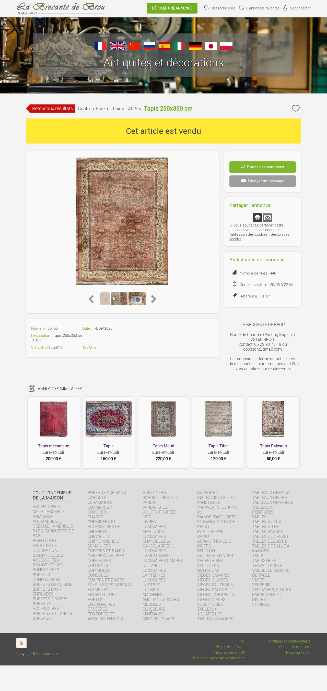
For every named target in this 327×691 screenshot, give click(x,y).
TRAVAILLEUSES (267, 565)
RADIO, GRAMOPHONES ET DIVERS (215, 541)
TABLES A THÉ (265, 526)
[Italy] (179, 48)
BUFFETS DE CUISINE (52, 584)
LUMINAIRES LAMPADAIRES (156, 553)
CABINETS (97, 497)
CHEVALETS (99, 536)
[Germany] (195, 48)
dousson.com (47, 654)
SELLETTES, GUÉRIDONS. (209, 568)
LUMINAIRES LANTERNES (154, 573)
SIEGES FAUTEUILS (215, 584)
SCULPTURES (210, 604)
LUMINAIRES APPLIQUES (154, 529)
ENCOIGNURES (101, 604)
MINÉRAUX (153, 614)
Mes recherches (223, 8)
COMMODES (99, 570)
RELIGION (206, 551)
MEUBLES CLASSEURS (154, 607)
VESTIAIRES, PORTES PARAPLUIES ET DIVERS (271, 594)
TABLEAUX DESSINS (271, 492)
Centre (84, 108)
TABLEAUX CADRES (215, 618)
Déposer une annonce (172, 8)
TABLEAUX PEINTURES (263, 510)
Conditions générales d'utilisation (219, 658)
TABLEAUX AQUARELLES (209, 611)
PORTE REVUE (210, 531)
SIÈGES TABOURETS (216, 594)
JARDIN (150, 502)
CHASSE (95, 517)
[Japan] (211, 48)
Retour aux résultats (52, 108)
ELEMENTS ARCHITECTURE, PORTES (103, 594)
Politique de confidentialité (290, 641)
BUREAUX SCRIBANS (107, 492)
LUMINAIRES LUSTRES (154, 582)
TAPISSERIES (264, 560)
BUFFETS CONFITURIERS (47, 577)
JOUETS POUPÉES (160, 512)
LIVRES (149, 521)
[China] (134, 48)
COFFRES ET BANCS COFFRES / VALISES (106, 553)
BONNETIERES (46, 569)
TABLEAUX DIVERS (269, 497)
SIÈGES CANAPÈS (213, 575)
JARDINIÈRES (155, 507)
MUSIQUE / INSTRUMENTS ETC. (216, 495)
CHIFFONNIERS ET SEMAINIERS (104, 544)
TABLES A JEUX (266, 521)
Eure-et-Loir (108, 108)
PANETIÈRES (208, 502)
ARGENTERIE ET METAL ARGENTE (49, 509)
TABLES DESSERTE (269, 541)
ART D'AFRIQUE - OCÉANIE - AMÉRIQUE (53, 524)
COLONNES (98, 565)
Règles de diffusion (231, 647)
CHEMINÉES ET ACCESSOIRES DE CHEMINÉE (104, 526)
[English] (117, 48)
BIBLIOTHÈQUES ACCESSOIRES (48, 558)
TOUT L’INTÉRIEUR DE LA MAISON (52, 495)
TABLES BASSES (267, 531)
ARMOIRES (43, 516)
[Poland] (226, 48)
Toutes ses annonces (265, 167)
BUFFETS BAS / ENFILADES (47, 592)
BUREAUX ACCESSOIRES (46, 606)
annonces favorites (262, 8)
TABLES (259, 517)
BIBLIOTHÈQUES (48, 565)
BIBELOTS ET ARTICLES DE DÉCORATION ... (47, 545)
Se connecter (300, 8)
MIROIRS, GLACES (159, 618)
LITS (147, 517)
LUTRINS (151, 589)
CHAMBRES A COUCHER (100, 510)
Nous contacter (298, 652)
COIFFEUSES (99, 560)
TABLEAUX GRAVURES (273, 502)
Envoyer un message (266, 181)
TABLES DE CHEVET (270, 536)
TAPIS (131, 108)
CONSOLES (98, 575)
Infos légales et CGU (230, 652)
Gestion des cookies (295, 647)
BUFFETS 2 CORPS (50, 599)
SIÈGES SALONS (212, 589)
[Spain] (164, 48)
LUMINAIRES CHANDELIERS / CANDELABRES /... (159, 541)
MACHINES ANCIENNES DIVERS (161, 597)
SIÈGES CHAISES (212, 580)
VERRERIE (261, 584)
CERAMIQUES (100, 502)
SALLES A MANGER (215, 555)
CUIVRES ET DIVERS (106, 580)
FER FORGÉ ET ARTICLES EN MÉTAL (107, 616)
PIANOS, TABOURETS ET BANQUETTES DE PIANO (216, 522)
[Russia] (149, 48)
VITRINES (261, 604)
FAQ (242, 641)
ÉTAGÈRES (97, 609)
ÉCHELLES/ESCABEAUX (109, 584)
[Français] (100, 48)
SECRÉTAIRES (210, 560)
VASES (258, 580)
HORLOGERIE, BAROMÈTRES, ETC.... (162, 495)
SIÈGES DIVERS (211, 599)
